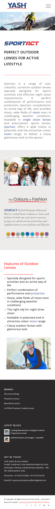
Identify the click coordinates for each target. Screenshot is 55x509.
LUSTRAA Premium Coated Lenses (19, 408)
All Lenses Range (11, 393)
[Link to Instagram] (35, 505)
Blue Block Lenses (12, 403)
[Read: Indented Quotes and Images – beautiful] (6, 439)
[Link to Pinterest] (40, 505)
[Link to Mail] (48, 505)
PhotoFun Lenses (12, 398)
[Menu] (47, 6)
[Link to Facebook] (26, 505)
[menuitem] (47, 6)
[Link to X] (31, 505)
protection (38, 293)
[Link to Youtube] (44, 505)
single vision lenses (37, 119)
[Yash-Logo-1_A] (23, 6)
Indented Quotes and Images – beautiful (27, 438)
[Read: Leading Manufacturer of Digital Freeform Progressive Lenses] (6, 432)
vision (36, 112)
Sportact (9, 127)
